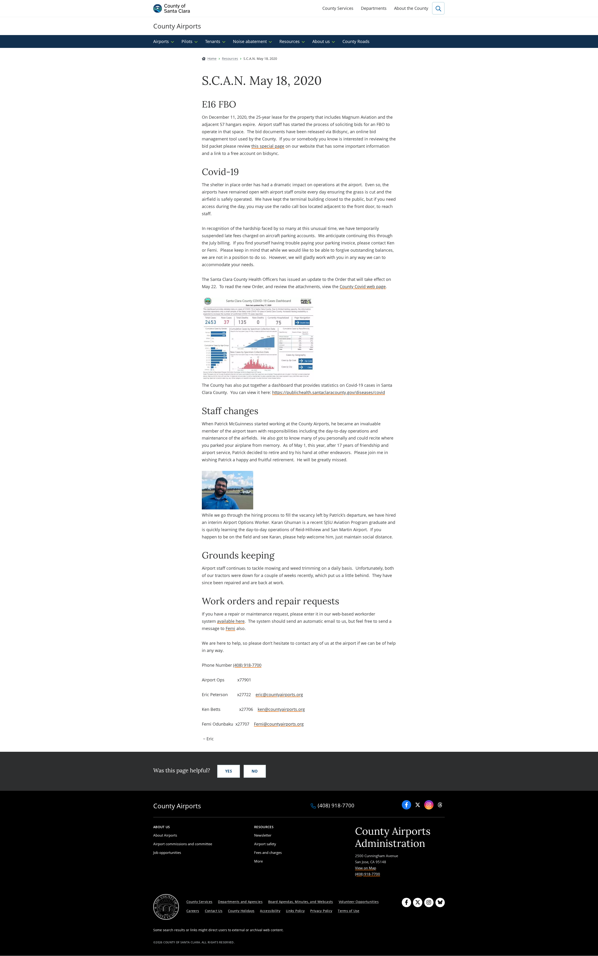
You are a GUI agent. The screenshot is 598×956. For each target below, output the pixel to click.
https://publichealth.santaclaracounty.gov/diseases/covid (328, 392)
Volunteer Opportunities (359, 901)
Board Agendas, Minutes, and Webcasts (300, 901)
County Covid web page (363, 286)
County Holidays (241, 911)
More (258, 861)
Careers (192, 911)
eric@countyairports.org (279, 694)
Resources (289, 41)
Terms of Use (348, 911)
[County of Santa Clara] (171, 8)
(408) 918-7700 (247, 665)
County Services (337, 8)
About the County (411, 8)
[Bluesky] (440, 902)
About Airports (165, 835)
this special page (267, 146)
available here (231, 621)
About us (321, 41)
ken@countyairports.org (281, 709)
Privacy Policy (321, 911)
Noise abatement (250, 41)
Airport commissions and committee (182, 843)
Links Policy (295, 911)
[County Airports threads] (440, 804)
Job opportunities (167, 852)
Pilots (187, 41)
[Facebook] (406, 804)
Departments (374, 8)
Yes (228, 771)
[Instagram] (429, 902)
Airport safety (265, 843)
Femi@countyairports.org (279, 724)
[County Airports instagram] (429, 804)
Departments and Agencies (240, 901)
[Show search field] (438, 8)
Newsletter (262, 835)
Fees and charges (268, 852)
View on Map (365, 868)
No (255, 771)
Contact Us (214, 911)
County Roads (356, 41)
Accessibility (270, 911)
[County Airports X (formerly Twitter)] (417, 804)
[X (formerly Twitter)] (417, 902)
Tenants (212, 41)
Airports (161, 41)
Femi (230, 628)
